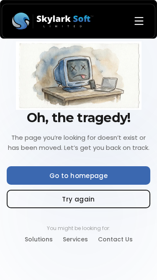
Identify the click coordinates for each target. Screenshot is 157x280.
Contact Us (115, 239)
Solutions (39, 239)
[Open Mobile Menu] (139, 21)
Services (75, 239)
